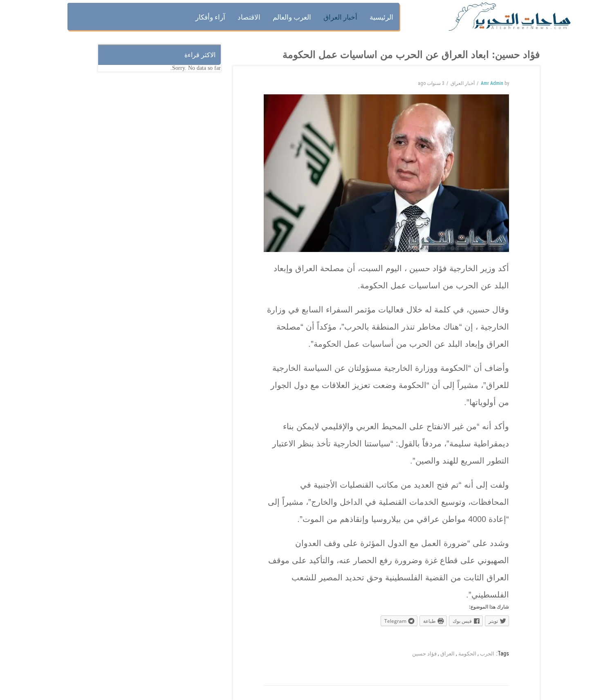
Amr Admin (492, 83)
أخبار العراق (463, 83)
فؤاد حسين (424, 654)
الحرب (487, 654)
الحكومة (467, 654)
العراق (447, 654)
